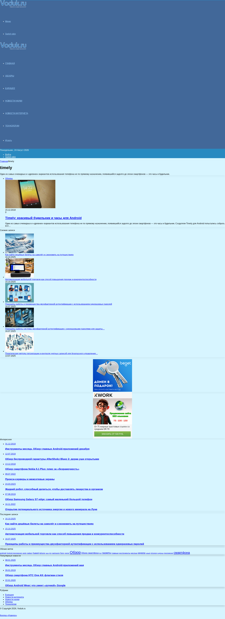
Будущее (9, 595)
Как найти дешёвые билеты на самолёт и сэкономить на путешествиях (39, 255)
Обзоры (9, 602)
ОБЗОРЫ (9, 76)
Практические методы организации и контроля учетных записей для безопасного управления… (51, 353)
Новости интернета (16, 113)
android (3, 553)
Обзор (75, 552)
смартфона (182, 552)
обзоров (154, 553)
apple (25, 553)
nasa (47, 553)
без (100, 553)
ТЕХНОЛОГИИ (12, 126)
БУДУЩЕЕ (10, 88)
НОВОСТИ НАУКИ (13, 101)
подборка (160, 553)
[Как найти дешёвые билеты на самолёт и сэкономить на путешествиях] (19, 252)
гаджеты (106, 553)
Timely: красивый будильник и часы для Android (43, 218)
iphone (42, 553)
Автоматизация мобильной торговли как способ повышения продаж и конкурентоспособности (50, 279)
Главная (4, 161)
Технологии (10, 604)
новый (148, 553)
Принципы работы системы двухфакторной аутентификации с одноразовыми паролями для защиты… (55, 329)
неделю (141, 553)
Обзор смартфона (90, 553)
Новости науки (12, 599)
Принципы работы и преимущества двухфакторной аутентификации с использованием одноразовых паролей (58, 304)
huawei (36, 553)
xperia (67, 553)
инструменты (124, 553)
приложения (168, 553)
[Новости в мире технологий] (13, 7)
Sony (62, 553)
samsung (56, 553)
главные (115, 553)
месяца (134, 553)
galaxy (29, 553)
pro (50, 553)
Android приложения (14, 553)
